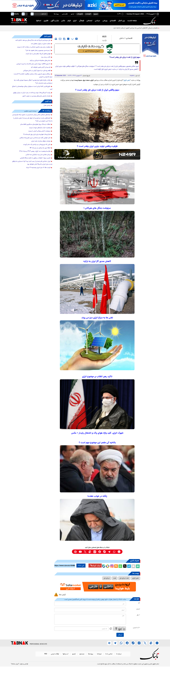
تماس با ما (108, 654)
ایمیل (138, 609)
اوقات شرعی (55, 654)
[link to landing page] (150, 21)
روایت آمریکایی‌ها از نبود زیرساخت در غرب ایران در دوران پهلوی (32, 93)
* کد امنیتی (136, 628)
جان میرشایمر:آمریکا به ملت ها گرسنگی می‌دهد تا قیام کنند (33, 40)
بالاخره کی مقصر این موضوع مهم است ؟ (97, 443)
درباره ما (118, 654)
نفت (114, 578)
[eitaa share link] (116, 566)
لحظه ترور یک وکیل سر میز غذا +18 (40, 148)
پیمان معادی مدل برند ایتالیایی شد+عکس (38, 155)
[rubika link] (119, 551)
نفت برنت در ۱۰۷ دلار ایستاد (148, 28)
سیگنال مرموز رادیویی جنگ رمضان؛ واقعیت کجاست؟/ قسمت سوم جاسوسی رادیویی (33, 75)
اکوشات (88, 14)
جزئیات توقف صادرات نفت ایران (41, 141)
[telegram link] (109, 551)
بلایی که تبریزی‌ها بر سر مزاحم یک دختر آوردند (37, 144)
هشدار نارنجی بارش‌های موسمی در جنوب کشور (36, 96)
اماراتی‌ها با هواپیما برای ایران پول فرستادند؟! (37, 134)
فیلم (69, 20)
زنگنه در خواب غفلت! (97, 496)
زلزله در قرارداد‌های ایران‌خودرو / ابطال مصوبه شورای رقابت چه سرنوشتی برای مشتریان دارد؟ (33, 81)
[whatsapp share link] (120, 566)
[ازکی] (122, 5)
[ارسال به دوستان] (133, 566)
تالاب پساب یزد (46, 57)
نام (139, 603)
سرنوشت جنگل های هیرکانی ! (97, 208)
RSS (45, 654)
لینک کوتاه (96, 565)
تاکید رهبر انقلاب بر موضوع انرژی (97, 376)
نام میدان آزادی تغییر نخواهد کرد (41, 67)
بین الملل (121, 20)
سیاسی (97, 20)
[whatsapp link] (114, 551)
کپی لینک (81, 565)
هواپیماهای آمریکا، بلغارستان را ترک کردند (38, 54)
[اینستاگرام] (111, 566)
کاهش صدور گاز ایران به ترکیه (97, 261)
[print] (56, 38)
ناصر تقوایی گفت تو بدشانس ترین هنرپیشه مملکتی (35, 138)
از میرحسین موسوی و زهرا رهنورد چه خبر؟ (38, 50)
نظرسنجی (65, 14)
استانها (38, 20)
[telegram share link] (129, 566)
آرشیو (72, 14)
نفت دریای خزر (124, 578)
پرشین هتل (47, 105)
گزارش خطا (62, 595)
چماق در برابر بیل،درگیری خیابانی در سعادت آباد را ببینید (34, 47)
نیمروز (96, 14)
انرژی (75, 20)
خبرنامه (99, 654)
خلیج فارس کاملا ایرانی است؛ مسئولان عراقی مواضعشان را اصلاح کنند (32, 87)
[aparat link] (75, 551)
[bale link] (104, 551)
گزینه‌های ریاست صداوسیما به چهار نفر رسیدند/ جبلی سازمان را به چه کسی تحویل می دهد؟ (32, 119)
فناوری (46, 20)
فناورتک (80, 14)
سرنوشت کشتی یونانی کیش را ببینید (39, 131)
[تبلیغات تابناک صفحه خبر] (150, 46)
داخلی (121, 38)
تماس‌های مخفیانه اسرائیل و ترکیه (40, 60)
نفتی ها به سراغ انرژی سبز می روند (97, 318)
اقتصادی (113, 20)
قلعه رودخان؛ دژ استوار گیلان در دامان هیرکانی (37, 71)
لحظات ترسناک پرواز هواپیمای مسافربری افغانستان (35, 124)
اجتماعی (89, 20)
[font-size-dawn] (68, 38)
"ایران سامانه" (15, 664)
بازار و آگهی (55, 20)
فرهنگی (81, 20)
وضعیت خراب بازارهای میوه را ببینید (40, 128)
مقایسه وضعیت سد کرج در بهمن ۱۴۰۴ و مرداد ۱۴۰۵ (35, 151)
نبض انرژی (127, 80)
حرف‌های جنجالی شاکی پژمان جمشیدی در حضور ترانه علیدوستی (31, 115)
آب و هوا (65, 654)
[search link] (32, 13)
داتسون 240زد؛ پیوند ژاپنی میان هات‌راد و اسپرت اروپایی (33, 64)
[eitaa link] (89, 551)
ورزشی (105, 20)
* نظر (138, 615)
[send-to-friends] (60, 38)
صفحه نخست (132, 20)
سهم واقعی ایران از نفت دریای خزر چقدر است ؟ (97, 90)
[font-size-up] (76, 38)
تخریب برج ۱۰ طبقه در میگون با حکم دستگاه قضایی (35, 158)
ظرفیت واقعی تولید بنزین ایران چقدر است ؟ (97, 146)
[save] (64, 38)
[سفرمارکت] (97, 586)
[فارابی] (97, 49)
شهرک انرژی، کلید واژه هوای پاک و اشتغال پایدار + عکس (97, 433)
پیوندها (56, 14)
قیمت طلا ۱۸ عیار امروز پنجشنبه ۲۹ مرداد (38, 168)
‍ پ (72, 39)
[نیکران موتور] (97, 154)
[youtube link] (80, 551)
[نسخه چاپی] (138, 566)
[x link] (85, 551)
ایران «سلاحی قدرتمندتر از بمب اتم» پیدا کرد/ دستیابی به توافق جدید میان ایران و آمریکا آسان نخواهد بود (32, 162)
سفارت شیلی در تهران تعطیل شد (41, 44)
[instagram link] (94, 551)
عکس (63, 20)
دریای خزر (107, 578)
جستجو (82, 654)
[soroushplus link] (99, 551)
